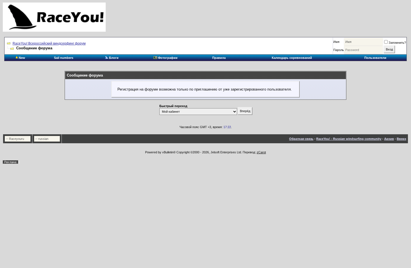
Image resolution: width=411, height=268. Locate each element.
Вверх (401, 138)
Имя (336, 41)
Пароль (338, 50)
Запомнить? (397, 42)
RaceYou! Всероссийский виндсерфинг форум (49, 43)
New (21, 57)
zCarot (261, 152)
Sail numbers (63, 57)
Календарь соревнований (292, 57)
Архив (389, 138)
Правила (219, 57)
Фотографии (167, 57)
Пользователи (375, 57)
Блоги (113, 57)
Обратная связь (301, 138)
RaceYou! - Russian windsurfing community (348, 138)
